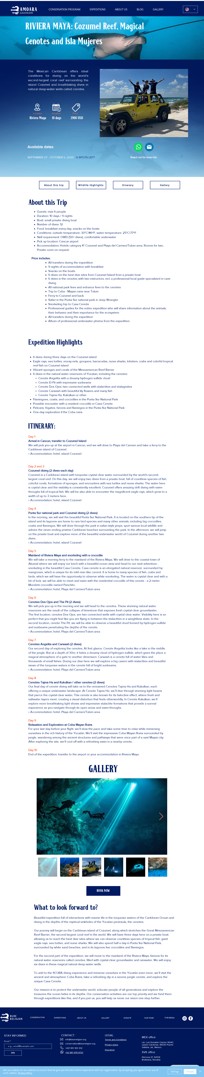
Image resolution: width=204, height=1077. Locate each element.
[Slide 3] (147, 133)
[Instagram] (184, 1018)
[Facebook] (190, 1018)
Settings (175, 1071)
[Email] (149, 147)
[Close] (200, 1071)
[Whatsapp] (138, 147)
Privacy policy (111, 1044)
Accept (190, 1071)
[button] (103, 891)
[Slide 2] (144, 133)
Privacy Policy (25, 1072)
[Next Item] (161, 816)
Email (7, 1041)
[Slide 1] (140, 133)
